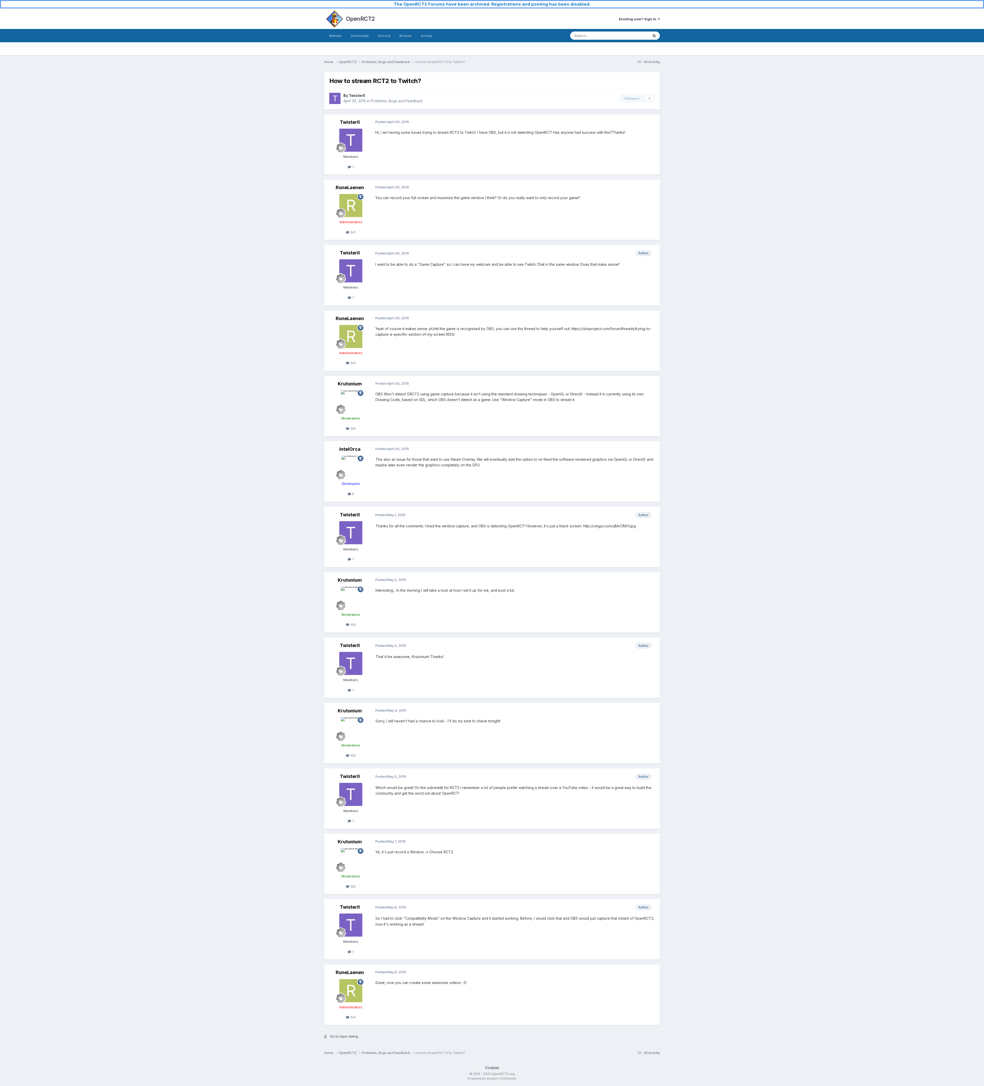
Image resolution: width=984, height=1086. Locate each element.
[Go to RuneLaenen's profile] (350, 205)
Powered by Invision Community (492, 1078)
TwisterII (357, 95)
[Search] (654, 36)
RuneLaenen (350, 187)
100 (352, 428)
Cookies (492, 1067)
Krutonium (350, 383)
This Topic (634, 35)
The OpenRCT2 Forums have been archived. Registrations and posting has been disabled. (492, 4)
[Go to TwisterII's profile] (335, 98)
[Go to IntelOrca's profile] (350, 467)
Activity (426, 36)
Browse (405, 36)
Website (335, 36)
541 (352, 232)
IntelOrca (350, 449)
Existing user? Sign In (638, 19)
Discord (384, 36)
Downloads (360, 36)
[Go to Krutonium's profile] (350, 401)
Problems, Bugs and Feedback (397, 101)
